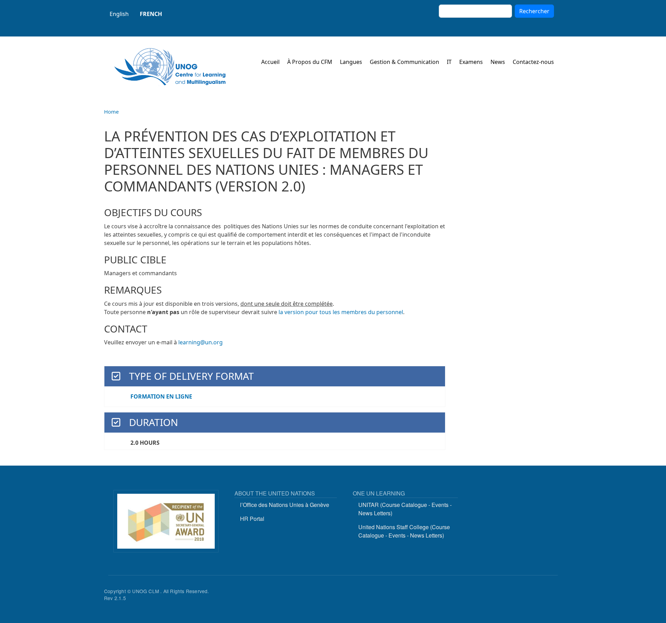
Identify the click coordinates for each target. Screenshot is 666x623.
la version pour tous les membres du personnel (341, 312)
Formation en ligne (161, 396)
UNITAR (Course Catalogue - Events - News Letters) (405, 509)
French (151, 14)
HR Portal (252, 519)
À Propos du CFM (309, 62)
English (119, 14)
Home (111, 111)
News (497, 62)
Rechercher (534, 11)
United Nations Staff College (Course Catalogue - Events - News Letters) (404, 531)
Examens (471, 62)
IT (449, 62)
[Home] (170, 67)
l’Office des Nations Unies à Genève (284, 505)
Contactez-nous (533, 62)
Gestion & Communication (404, 62)
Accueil (270, 62)
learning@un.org (200, 342)
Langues (351, 62)
